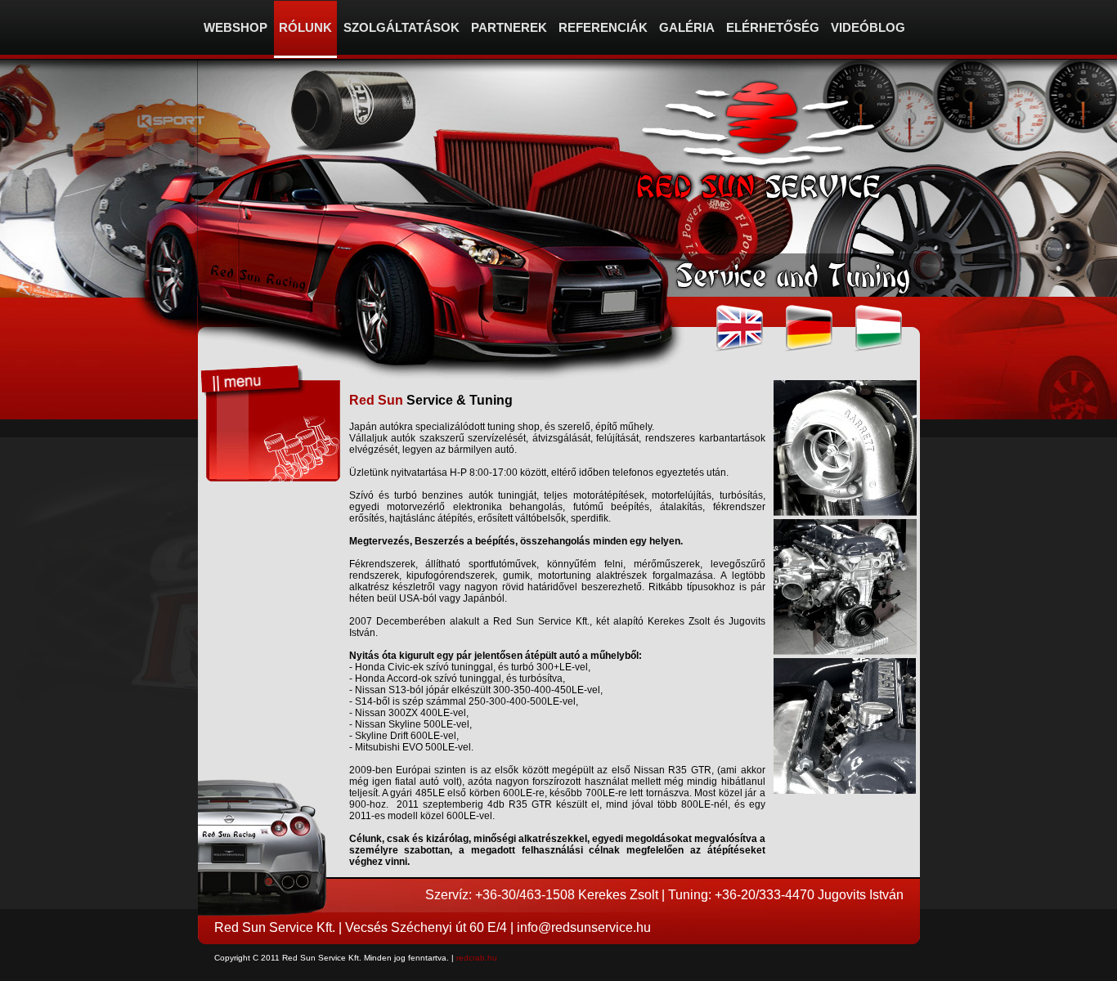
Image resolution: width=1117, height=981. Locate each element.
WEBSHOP (235, 27)
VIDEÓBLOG (868, 27)
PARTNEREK (509, 27)
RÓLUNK (305, 27)
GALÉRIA (687, 27)
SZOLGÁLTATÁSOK (401, 27)
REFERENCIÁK (603, 27)
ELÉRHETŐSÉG (772, 27)
